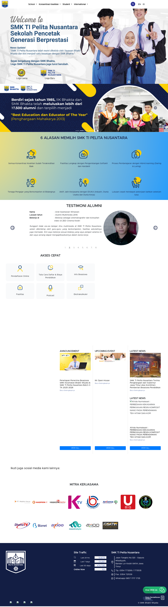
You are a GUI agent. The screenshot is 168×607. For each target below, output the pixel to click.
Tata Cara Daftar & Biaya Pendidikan (50, 276)
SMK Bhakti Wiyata (149, 603)
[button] (12, 108)
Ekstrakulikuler (81, 294)
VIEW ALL (75, 448)
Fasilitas (20, 294)
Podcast (50, 296)
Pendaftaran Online (20, 276)
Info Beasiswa (80, 274)
